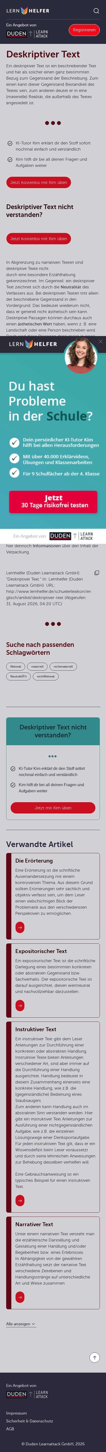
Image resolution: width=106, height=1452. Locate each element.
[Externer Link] (53, 440)
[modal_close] (101, 341)
